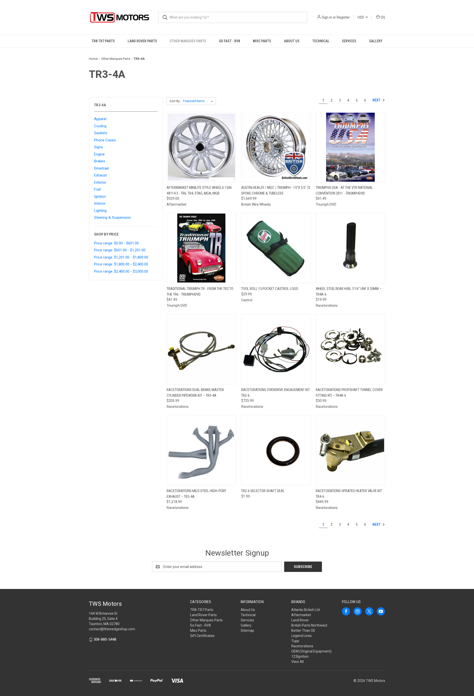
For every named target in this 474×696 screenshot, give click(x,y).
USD (361, 17)
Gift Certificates (202, 636)
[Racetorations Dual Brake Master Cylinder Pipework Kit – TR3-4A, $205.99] (201, 349)
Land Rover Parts (142, 41)
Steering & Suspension (112, 217)
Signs (98, 147)
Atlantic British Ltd (305, 610)
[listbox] (199, 101)
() (382, 17)
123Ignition (300, 656)
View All (297, 662)
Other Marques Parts (188, 41)
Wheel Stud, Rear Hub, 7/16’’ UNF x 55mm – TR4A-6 (348, 291)
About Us (291, 41)
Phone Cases (105, 140)
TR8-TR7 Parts (103, 41)
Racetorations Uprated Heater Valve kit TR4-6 (349, 494)
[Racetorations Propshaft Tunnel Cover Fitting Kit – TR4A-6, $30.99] (350, 349)
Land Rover (300, 620)
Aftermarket (301, 615)
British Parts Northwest (309, 625)
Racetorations (302, 646)
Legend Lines (301, 636)
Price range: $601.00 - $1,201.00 (119, 250)
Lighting (100, 210)
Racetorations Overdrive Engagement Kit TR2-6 (275, 393)
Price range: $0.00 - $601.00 (116, 243)
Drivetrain (101, 168)
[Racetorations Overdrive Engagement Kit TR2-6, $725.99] (276, 349)
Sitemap (247, 630)
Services (349, 41)
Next (377, 100)
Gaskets (100, 133)
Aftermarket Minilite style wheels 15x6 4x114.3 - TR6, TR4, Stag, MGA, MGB (199, 190)
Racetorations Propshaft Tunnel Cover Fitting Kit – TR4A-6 (349, 393)
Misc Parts (262, 41)
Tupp (295, 641)
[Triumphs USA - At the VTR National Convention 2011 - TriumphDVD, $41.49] (350, 147)
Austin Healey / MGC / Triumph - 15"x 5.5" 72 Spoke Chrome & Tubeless (275, 190)
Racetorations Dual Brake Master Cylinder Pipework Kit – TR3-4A (195, 393)
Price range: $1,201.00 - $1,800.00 (121, 257)
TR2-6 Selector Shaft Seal (263, 491)
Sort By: (175, 101)
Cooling (100, 126)
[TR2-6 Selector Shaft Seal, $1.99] (276, 450)
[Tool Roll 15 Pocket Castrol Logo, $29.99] (276, 248)
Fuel (97, 189)
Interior (100, 203)
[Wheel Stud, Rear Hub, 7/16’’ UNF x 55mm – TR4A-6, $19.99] (350, 248)
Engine (99, 154)
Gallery (375, 41)
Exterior (100, 182)
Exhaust (100, 175)
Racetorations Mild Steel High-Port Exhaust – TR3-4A (196, 494)
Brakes (99, 161)
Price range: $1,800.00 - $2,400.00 (121, 264)
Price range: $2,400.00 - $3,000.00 (121, 271)
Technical (320, 41)
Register (343, 17)
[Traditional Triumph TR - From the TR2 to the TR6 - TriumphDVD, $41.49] (201, 248)
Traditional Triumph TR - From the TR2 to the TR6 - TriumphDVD (200, 291)
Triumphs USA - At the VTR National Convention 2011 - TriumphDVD (344, 190)
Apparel (100, 119)
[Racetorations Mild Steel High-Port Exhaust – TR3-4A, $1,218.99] (201, 450)
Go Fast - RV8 (229, 41)
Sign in (327, 17)
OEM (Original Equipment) (311, 651)
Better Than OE (303, 630)
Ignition (100, 196)
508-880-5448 (105, 639)
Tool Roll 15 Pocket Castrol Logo (269, 288)
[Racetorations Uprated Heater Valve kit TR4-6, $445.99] (350, 450)
